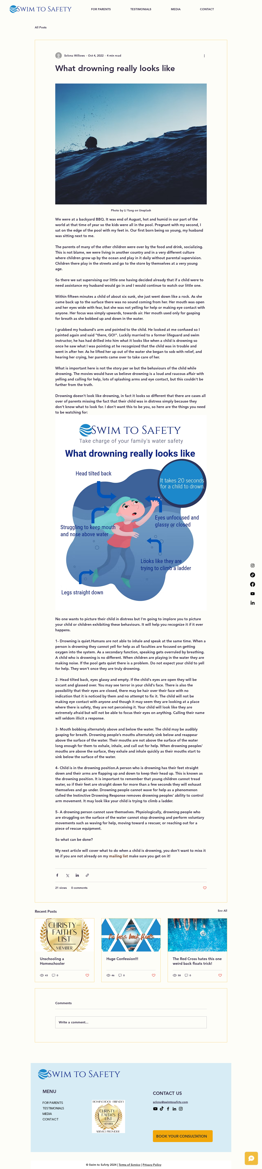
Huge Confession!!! (122, 958)
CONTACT (51, 1119)
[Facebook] (252, 584)
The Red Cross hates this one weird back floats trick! (197, 961)
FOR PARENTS (53, 1102)
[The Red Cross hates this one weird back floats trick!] (197, 934)
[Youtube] (252, 593)
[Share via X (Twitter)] (67, 875)
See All (222, 910)
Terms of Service (129, 1165)
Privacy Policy (152, 1165)
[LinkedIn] (252, 603)
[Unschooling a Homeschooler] (64, 934)
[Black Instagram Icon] (252, 565)
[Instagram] (180, 1108)
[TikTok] (252, 574)
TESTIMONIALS (53, 1108)
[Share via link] (87, 875)
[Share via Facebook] (57, 875)
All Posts (40, 27)
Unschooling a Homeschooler (52, 961)
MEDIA (47, 1113)
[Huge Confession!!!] (131, 934)
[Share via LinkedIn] (77, 875)
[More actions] (204, 55)
